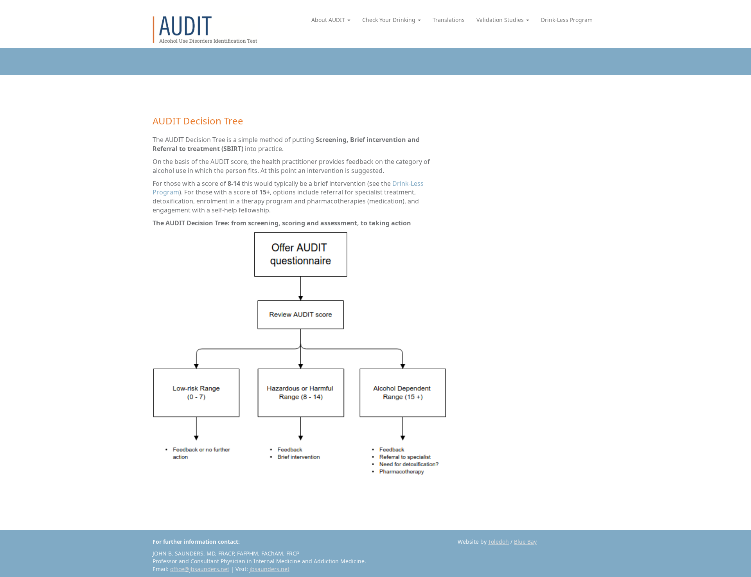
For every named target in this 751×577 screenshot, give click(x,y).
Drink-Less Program (567, 19)
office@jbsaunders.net (199, 569)
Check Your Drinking (389, 19)
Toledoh (498, 541)
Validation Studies (500, 19)
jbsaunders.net (269, 569)
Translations (449, 19)
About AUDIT (329, 19)
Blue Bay (525, 541)
